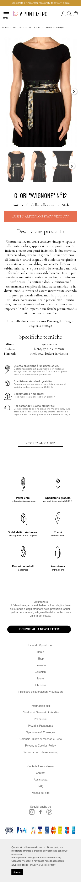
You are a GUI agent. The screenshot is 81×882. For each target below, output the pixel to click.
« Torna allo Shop (40, 443)
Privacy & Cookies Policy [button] (42, 865)
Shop (40, 658)
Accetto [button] (17, 872)
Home (40, 652)
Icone (40, 678)
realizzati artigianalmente (23, 499)
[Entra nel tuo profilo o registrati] (63, 15)
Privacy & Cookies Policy (40, 745)
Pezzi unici (40, 719)
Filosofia (41, 665)
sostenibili (23, 568)
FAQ (40, 786)
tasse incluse (57, 534)
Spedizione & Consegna (40, 732)
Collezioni (40, 671)
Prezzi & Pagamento (40, 725)
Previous (7, 91)
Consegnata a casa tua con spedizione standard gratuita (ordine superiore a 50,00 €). (40, 384)
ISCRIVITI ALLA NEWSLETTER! (39, 629)
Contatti (40, 772)
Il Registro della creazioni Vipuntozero (40, 691)
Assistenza (40, 779)
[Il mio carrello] (76, 15)
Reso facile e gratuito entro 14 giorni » (34, 395)
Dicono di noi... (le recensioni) (40, 752)
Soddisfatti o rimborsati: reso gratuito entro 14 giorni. (40, 2)
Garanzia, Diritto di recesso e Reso (41, 739)
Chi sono (40, 685)
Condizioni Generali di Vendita (41, 712)
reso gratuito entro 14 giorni (23, 534)
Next (74, 91)
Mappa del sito (40, 792)
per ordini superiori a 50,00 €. (57, 499)
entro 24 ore (58, 568)
